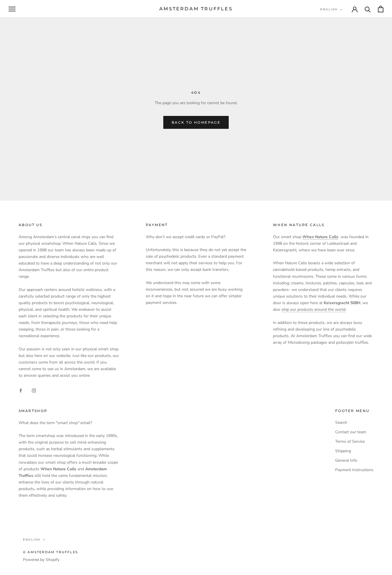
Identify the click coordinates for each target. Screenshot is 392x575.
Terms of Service (350, 441)
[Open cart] (380, 9)
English (328, 9)
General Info (346, 460)
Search (341, 422)
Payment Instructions (354, 470)
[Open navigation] (12, 9)
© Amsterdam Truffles (50, 552)
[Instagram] (34, 390)
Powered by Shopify (41, 559)
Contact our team (350, 432)
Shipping (343, 451)
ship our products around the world (314, 309)
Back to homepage (196, 122)
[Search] (368, 9)
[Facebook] (21, 390)
